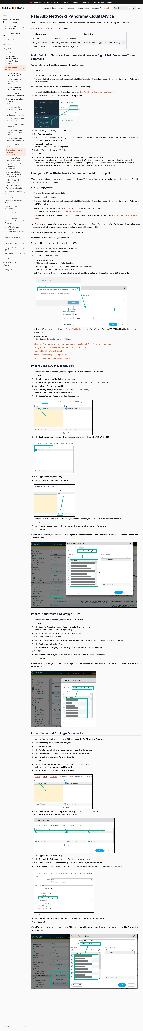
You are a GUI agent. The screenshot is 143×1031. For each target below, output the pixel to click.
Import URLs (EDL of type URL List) (48, 351)
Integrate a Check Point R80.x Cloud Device (15, 88)
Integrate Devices (11, 53)
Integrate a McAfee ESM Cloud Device (15, 125)
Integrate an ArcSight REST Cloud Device (14, 74)
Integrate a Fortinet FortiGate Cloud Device (14, 108)
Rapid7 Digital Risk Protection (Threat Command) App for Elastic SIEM (14, 230)
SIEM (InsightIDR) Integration (11, 207)
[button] (14, 15)
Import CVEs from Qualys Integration (13, 159)
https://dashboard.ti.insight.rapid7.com (96, 92)
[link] (15, 60)
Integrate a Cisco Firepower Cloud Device (15, 94)
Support (95, 8)
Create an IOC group (72, 211)
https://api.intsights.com (77, 329)
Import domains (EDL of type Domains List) (52, 358)
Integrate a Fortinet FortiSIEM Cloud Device (15, 114)
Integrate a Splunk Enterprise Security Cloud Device (13, 174)
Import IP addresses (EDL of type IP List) (50, 354)
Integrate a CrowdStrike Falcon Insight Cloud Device (15, 101)
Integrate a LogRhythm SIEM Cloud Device (15, 120)
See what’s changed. (105, 2)
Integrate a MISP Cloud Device (15, 145)
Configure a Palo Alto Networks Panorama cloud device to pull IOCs (62, 347)
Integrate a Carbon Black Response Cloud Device (14, 81)
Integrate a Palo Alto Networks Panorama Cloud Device (14, 152)
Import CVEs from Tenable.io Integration (14, 187)
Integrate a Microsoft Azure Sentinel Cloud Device (14, 132)
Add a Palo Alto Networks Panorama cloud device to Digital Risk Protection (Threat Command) (73, 344)
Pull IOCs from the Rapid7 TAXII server (13, 181)
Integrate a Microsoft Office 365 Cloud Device (15, 139)
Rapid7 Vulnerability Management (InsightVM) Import (14, 166)
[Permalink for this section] (116, 16)
